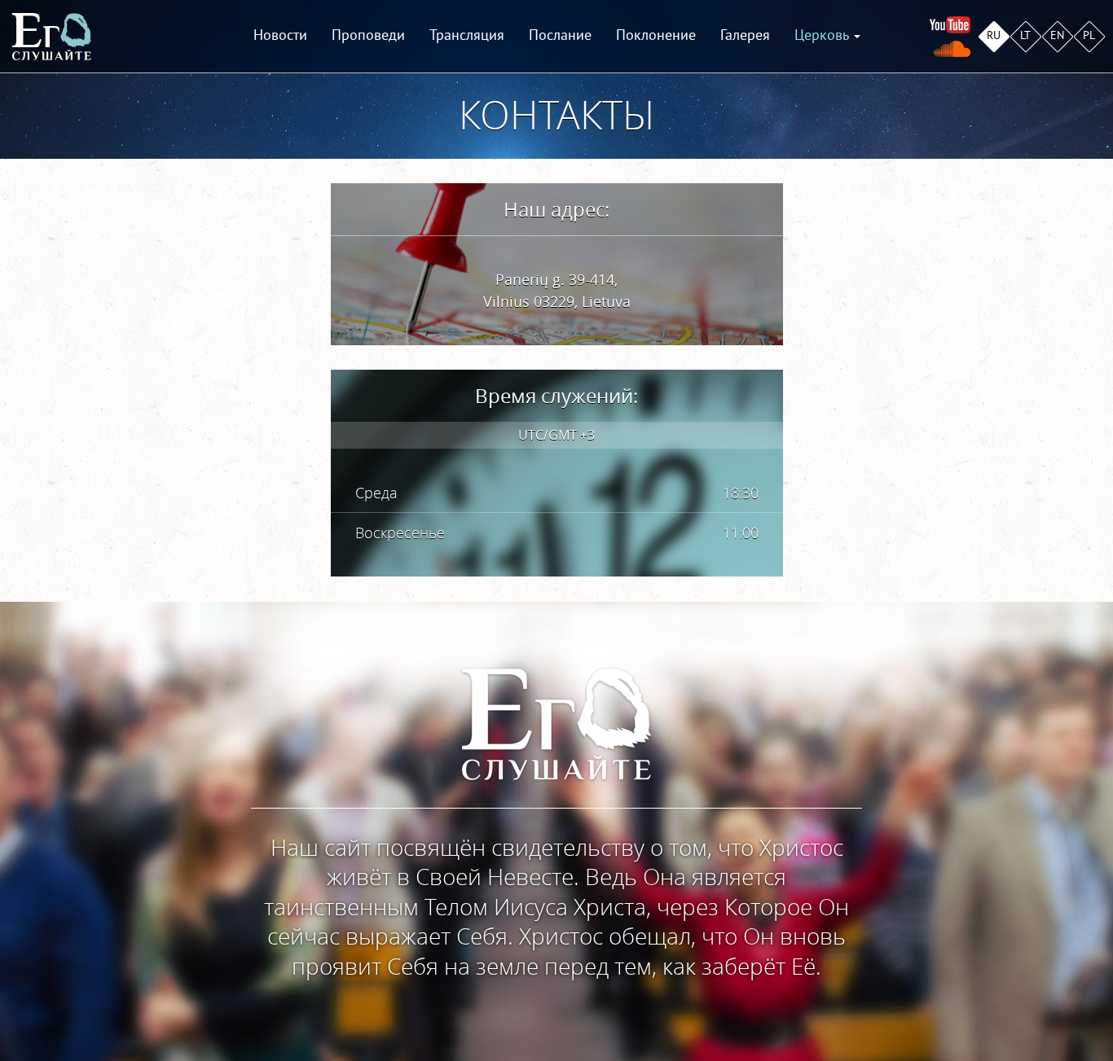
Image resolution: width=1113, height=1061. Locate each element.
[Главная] (51, 36)
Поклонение (656, 35)
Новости (280, 35)
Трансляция (466, 35)
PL (1089, 35)
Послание (560, 35)
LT (1025, 35)
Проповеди (368, 35)
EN (1057, 35)
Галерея (745, 35)
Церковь (823, 35)
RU (994, 35)
